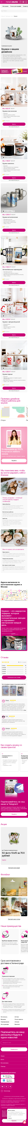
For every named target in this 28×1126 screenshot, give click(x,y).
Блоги (2, 1059)
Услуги (2, 1056)
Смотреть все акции (14, 867)
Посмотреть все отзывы (14, 677)
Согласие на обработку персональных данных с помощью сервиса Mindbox (13, 1105)
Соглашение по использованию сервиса (14, 1096)
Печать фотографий (15, 6)
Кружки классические (10, 111)
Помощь (3, 1066)
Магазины (3, 1019)
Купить (14, 124)
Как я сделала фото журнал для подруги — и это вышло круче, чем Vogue (14, 913)
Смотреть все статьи (14, 919)
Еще (25, 710)
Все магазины (4, 1063)
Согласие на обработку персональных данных (14, 1098)
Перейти (14, 460)
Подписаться (14, 1049)
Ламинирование (5, 1022)
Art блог (17, 1017)
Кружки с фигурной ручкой (11, 322)
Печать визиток (19, 1019)
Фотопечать (4, 1017)
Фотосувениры (5, 1024)
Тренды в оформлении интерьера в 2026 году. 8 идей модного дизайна (14, 893)
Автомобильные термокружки (12, 269)
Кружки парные (7, 374)
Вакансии (17, 1024)
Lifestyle (17, 1022)
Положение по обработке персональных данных (14, 1107)
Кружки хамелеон (8, 163)
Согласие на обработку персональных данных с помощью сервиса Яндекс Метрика (13, 1101)
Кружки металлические (10, 217)
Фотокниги (5, 6)
